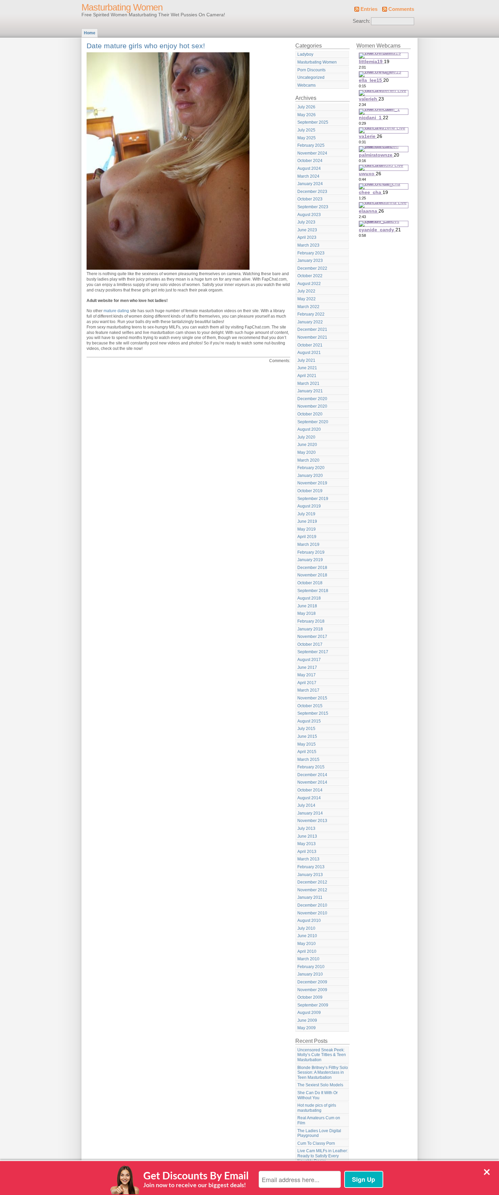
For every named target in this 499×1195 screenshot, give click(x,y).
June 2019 (307, 521)
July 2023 (306, 222)
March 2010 (308, 959)
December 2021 (312, 329)
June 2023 (307, 230)
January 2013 (310, 874)
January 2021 (310, 391)
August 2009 (309, 1012)
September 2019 (312, 498)
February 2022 (311, 314)
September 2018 (312, 590)
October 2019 (309, 490)
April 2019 (306, 536)
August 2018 (309, 598)
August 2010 (309, 920)
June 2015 (307, 736)
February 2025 (311, 145)
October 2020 (309, 414)
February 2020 (311, 467)
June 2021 (307, 367)
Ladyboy (305, 54)
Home (89, 33)
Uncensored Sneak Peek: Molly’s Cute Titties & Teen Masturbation (321, 1055)
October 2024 (309, 160)
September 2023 (312, 206)
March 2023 (308, 245)
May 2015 (306, 744)
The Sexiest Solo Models (320, 1085)
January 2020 (310, 475)
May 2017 (306, 675)
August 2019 (309, 506)
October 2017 (309, 644)
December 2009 (312, 982)
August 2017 (309, 659)
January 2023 (310, 260)
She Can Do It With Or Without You (317, 1095)
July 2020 (306, 437)
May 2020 (306, 452)
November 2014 (312, 782)
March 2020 (308, 460)
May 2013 (306, 843)
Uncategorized (311, 77)
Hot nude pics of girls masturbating (316, 1108)
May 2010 (306, 943)
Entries (369, 9)
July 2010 (306, 928)
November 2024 (312, 153)
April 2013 (306, 851)
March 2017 (308, 690)
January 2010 (310, 974)
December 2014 (312, 774)
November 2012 (312, 890)
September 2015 (312, 713)
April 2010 (306, 951)
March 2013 (308, 859)
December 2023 (312, 191)
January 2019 (310, 559)
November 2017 (312, 636)
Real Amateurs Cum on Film (318, 1120)
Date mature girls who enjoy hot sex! (146, 46)
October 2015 (309, 705)
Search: (361, 21)
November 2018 (312, 575)
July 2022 (306, 291)
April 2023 (306, 237)
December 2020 (312, 398)
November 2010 (312, 913)
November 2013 (312, 820)
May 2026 (306, 114)
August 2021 (309, 352)
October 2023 (309, 199)
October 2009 (309, 997)
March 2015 (308, 759)
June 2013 (307, 836)
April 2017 (306, 682)
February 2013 (311, 866)
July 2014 (306, 805)
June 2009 (307, 1020)
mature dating (116, 310)
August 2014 (309, 798)
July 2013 (306, 828)
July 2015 (306, 728)
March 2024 (308, 176)
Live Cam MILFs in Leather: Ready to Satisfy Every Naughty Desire (322, 1155)
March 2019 (308, 544)
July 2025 (306, 130)
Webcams (306, 85)
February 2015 (311, 767)
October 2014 (309, 790)
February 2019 (311, 552)
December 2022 (312, 268)
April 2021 (306, 375)
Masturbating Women (122, 7)
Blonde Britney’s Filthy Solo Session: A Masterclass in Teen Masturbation (322, 1072)
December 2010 (312, 905)
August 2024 (309, 168)
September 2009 (312, 1005)
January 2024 (310, 183)
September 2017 (312, 651)
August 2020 (309, 429)
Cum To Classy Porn (316, 1143)
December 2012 (312, 882)
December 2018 (312, 567)
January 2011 (309, 897)
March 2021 (308, 383)
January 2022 (310, 322)
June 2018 (307, 606)
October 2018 (309, 583)
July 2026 (306, 107)
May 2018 (306, 613)
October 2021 (309, 345)
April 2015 (306, 751)
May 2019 (306, 529)
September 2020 (312, 422)
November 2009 (312, 989)
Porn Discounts (311, 70)
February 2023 (311, 253)
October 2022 (309, 275)
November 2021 (312, 337)
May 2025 (306, 138)
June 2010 (307, 935)
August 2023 (309, 214)
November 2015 (312, 698)
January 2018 (310, 629)
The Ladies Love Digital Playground (319, 1133)
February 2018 (311, 621)
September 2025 (312, 122)
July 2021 (306, 360)
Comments (401, 9)
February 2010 (311, 966)
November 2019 (312, 483)
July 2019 (306, 514)
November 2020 (312, 406)
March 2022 (308, 306)
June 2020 (307, 444)
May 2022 (306, 299)
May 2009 (306, 1027)
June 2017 (307, 667)
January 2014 (310, 813)
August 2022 (309, 283)
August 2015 (309, 721)
